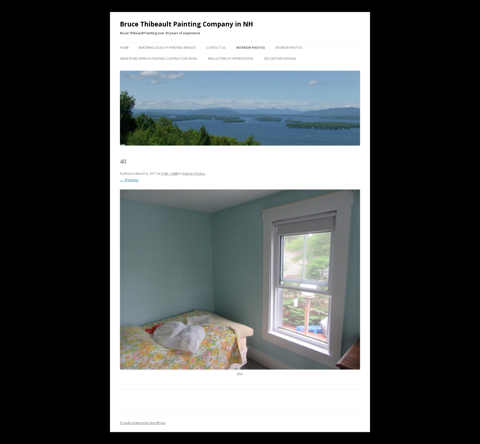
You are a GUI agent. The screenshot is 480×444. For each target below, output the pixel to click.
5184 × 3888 (169, 173)
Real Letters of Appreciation (230, 58)
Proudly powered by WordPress (143, 423)
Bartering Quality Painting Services (167, 48)
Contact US (215, 48)
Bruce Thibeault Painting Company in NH (186, 24)
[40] (240, 280)
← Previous (129, 180)
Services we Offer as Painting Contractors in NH (158, 58)
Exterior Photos (289, 48)
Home (124, 48)
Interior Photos (250, 48)
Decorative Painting (280, 58)
